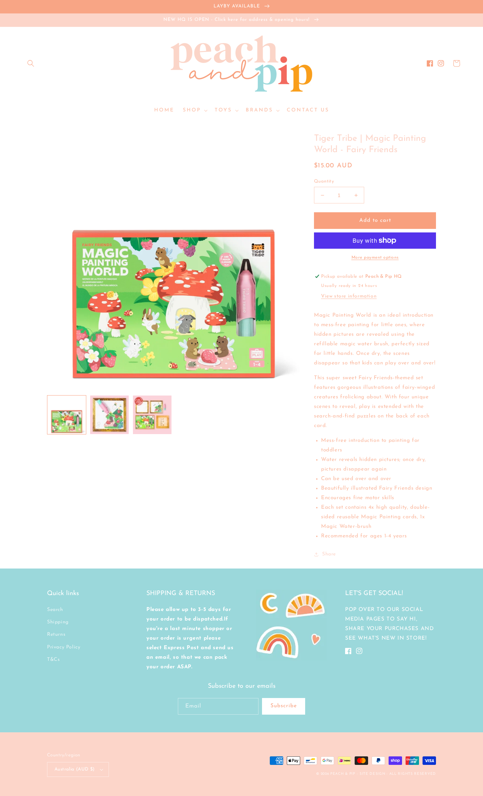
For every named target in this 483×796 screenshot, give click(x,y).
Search (55, 609)
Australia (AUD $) (74, 769)
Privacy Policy (63, 647)
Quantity (324, 181)
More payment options (375, 257)
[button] (31, 63)
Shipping (58, 622)
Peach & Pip (342, 774)
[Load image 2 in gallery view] (109, 414)
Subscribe (283, 706)
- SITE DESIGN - (373, 774)
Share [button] (329, 554)
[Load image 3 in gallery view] (152, 414)
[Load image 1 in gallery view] (66, 414)
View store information (349, 296)
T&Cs (53, 659)
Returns (56, 634)
